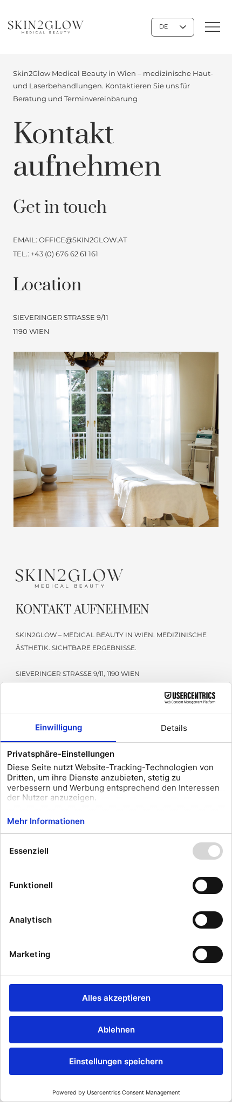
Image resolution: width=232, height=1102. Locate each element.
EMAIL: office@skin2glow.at (70, 239)
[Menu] (213, 26)
